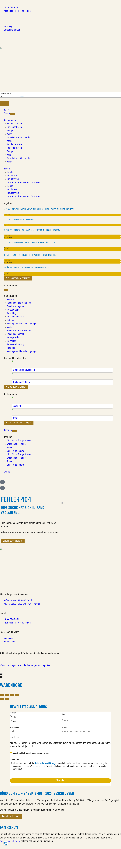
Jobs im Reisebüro (15, 451)
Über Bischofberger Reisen (19, 441)
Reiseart (7, 169)
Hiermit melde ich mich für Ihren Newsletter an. (32, 753)
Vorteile (10, 299)
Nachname (14, 728)
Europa (10, 131)
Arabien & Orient (14, 124)
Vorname (65, 714)
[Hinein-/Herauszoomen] (17, 695)
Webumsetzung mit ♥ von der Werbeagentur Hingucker (25, 665)
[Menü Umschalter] (4, 103)
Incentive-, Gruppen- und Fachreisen (24, 182)
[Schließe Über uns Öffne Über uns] (14, 431)
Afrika (10, 141)
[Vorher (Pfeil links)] (2, 699)
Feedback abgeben (15, 306)
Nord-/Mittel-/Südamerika (18, 137)
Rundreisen (12, 176)
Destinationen (10, 120)
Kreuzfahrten (13, 179)
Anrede (13, 713)
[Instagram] (1, 16)
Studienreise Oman (21, 382)
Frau (14, 717)
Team (9, 448)
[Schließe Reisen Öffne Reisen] (12, 114)
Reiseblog (11, 313)
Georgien (17, 406)
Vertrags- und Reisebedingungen (22, 324)
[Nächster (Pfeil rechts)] (7, 699)
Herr (14, 721)
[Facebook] (4, 16)
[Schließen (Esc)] (2, 695)
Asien (9, 134)
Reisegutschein (14, 310)
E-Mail (64, 728)
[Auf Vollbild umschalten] (12, 695)
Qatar (15, 418)
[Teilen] (7, 695)
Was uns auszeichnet (16, 444)
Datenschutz (15, 760)
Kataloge (11, 320)
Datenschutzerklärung (10, 841)
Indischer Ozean (14, 127)
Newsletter (14, 737)
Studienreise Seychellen (24, 370)
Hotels (10, 172)
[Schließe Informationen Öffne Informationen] (6, 290)
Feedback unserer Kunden (19, 303)
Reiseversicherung (15, 317)
